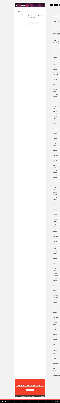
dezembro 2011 (55, 336)
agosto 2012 (55, 322)
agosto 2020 (55, 160)
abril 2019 (54, 187)
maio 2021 (54, 145)
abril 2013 (54, 309)
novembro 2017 (55, 216)
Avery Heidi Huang (55, 47)
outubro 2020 (55, 157)
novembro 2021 (55, 135)
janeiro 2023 (55, 111)
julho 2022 (54, 121)
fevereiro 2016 (55, 251)
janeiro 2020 (55, 172)
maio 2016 (54, 246)
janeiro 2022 (55, 131)
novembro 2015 (55, 256)
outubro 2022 (55, 116)
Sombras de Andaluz (56, 373)
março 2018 (54, 209)
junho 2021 (54, 143)
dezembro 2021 (55, 133)
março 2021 (54, 148)
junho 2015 (54, 265)
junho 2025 (54, 62)
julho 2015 (54, 263)
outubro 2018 (55, 197)
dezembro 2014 (55, 275)
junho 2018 (54, 204)
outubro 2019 (55, 177)
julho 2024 (54, 81)
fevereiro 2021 (55, 150)
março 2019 (54, 189)
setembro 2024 (55, 77)
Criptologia (54, 358)
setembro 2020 (55, 158)
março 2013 (54, 310)
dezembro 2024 (55, 72)
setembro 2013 (55, 300)
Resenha (54, 370)
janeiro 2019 (55, 192)
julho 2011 (54, 344)
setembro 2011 (55, 341)
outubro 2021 (55, 136)
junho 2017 (54, 224)
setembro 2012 (55, 320)
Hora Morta (54, 360)
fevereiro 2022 (55, 130)
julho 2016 (54, 243)
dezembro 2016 (55, 234)
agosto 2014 (55, 282)
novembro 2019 (55, 175)
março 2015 (54, 270)
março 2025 (54, 67)
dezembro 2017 (55, 214)
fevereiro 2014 (55, 292)
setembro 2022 (55, 118)
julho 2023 (54, 101)
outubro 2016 (55, 238)
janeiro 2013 (55, 314)
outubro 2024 (55, 76)
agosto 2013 (55, 302)
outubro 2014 (55, 278)
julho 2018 (54, 202)
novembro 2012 (55, 317)
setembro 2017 (55, 219)
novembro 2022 (55, 114)
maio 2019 (54, 185)
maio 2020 (54, 165)
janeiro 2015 (55, 273)
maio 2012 (54, 327)
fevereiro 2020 (55, 170)
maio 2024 (54, 84)
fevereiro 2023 (55, 109)
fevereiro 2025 (55, 69)
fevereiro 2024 (55, 89)
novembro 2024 (55, 74)
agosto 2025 (55, 59)
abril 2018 (54, 207)
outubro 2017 (55, 217)
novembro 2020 (55, 155)
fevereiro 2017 (55, 231)
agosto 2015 (55, 261)
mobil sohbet (55, 41)
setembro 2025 (55, 57)
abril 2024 (54, 86)
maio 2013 (54, 307)
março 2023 (54, 108)
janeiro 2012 (55, 334)
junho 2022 (54, 123)
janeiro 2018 (55, 212)
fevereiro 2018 (55, 211)
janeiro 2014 (55, 293)
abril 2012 (54, 329)
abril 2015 (54, 268)
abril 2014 (54, 288)
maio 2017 (54, 226)
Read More (29, 24)
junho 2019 (54, 184)
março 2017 (54, 229)
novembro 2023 (55, 94)
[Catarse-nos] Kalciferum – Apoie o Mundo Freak (37, 16)
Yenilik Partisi (55, 45)
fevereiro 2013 (55, 312)
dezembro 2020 (55, 153)
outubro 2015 (55, 258)
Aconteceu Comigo (56, 351)
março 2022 (54, 128)
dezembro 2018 (55, 194)
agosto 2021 (55, 140)
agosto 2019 (55, 180)
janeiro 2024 (55, 91)
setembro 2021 (55, 138)
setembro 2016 (55, 239)
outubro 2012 (55, 319)
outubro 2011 (55, 339)
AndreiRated (30, 18)
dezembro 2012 (55, 315)
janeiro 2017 (55, 233)
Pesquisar (54, 15)
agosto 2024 (55, 79)
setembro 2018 (55, 199)
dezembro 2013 (55, 295)
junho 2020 (54, 163)
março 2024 (54, 87)
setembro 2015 (55, 260)
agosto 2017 (55, 221)
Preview (54, 368)
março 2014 (54, 290)
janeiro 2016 (55, 253)
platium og (54, 49)
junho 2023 (54, 103)
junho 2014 (54, 285)
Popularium (55, 366)
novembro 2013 (55, 297)
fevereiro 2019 (55, 190)
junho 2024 (54, 82)
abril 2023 (54, 106)
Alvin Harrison (55, 43)
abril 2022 (54, 126)
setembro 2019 (55, 179)
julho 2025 (54, 60)
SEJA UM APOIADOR (30, 389)
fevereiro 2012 (55, 332)
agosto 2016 (55, 241)
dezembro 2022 (55, 113)
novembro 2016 (55, 236)
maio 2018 (54, 206)
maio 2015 (54, 266)
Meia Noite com (55, 361)
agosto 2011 (55, 342)
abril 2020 (54, 167)
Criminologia (55, 356)
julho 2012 (54, 324)
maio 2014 (54, 287)
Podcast (56, 5)
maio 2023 (54, 104)
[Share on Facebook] (56, 400)
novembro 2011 (55, 337)
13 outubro (39, 18)
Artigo (28, 14)
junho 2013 (54, 305)
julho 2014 (54, 283)
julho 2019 (54, 182)
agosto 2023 (55, 99)
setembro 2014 (55, 280)
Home (52, 5)
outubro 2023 (55, 96)
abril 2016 (54, 248)
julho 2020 (54, 162)
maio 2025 (54, 64)
